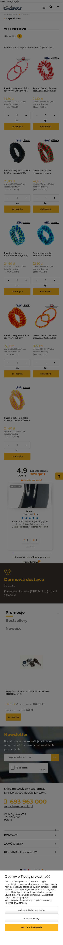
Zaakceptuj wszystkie (31, 927)
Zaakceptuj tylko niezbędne (31, 910)
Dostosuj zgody (31, 919)
